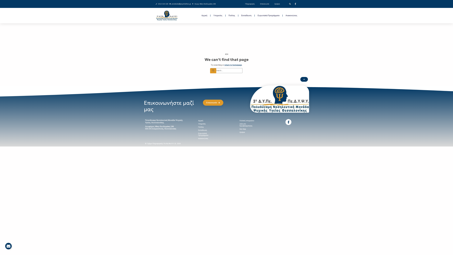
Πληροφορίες (250, 4)
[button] (290, 4)
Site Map (242, 129)
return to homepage (233, 65)
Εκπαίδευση (246, 15)
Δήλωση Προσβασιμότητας (245, 125)
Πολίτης (232, 15)
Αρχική (204, 15)
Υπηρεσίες (217, 15)
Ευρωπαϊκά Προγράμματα (268, 15)
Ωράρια (277, 4)
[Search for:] (226, 70)
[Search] (213, 70)
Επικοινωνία (264, 4)
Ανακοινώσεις (291, 15)
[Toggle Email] (8, 246)
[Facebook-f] (288, 122)
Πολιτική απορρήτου (246, 121)
